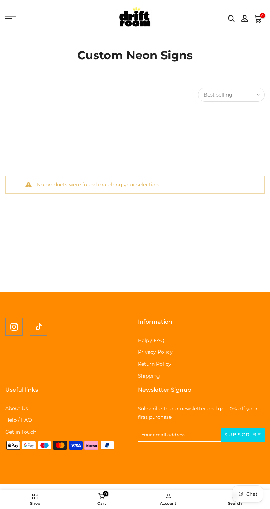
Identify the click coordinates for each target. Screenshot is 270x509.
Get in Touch (20, 432)
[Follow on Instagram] (14, 327)
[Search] (231, 19)
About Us (16, 408)
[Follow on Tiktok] (38, 327)
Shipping (149, 376)
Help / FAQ (151, 340)
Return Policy (154, 364)
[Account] (245, 19)
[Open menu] (45, 18)
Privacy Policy (155, 352)
